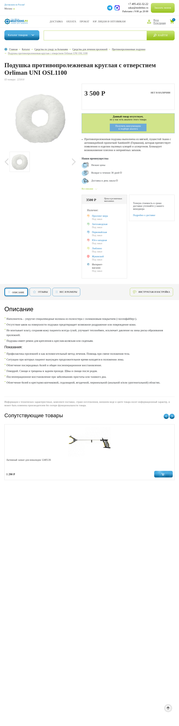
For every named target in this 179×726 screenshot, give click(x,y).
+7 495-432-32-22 (138, 4)
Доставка (56, 21)
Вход (156, 20)
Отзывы (43, 292)
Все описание (87, 189)
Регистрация (159, 23)
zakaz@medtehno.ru (138, 7)
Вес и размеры (68, 292)
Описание (18, 292)
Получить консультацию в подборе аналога (128, 127)
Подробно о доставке (144, 215)
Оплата (71, 21)
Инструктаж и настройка (154, 292)
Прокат (84, 21)
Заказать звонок (162, 7)
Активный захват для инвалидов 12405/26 (28, 460)
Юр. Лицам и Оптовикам (109, 21)
